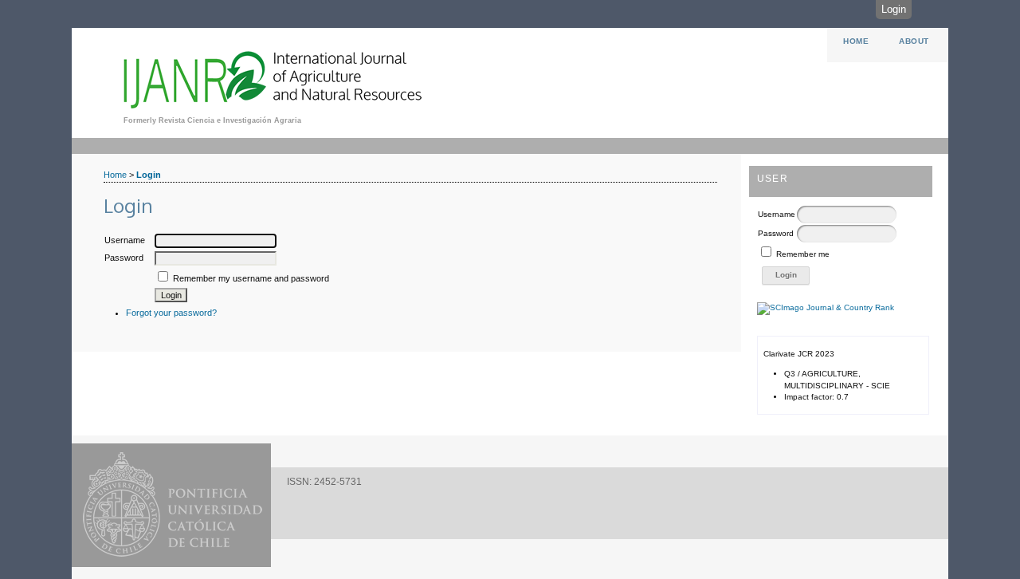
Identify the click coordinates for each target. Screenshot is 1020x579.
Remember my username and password (251, 278)
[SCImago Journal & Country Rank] (825, 307)
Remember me (803, 254)
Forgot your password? (171, 312)
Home (856, 41)
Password (776, 233)
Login (893, 9)
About (914, 41)
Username (776, 214)
